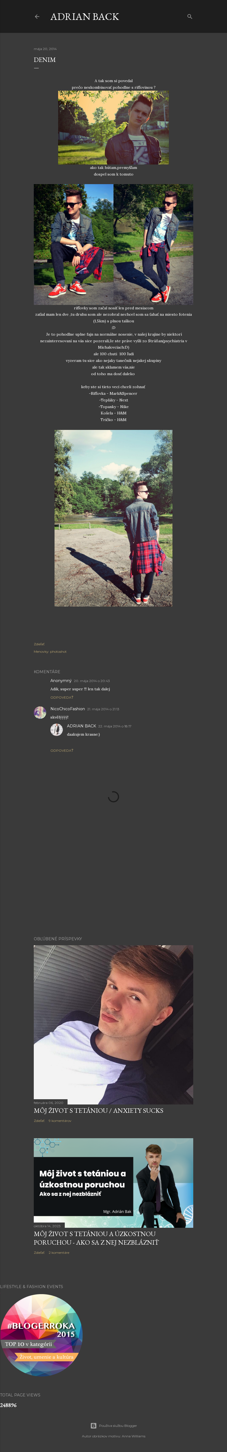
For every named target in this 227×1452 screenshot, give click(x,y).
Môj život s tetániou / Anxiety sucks (98, 1110)
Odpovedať (61, 697)
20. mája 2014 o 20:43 (92, 681)
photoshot (58, 651)
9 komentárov (60, 1121)
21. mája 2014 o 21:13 (103, 709)
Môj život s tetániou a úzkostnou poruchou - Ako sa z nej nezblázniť (96, 1238)
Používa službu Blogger (118, 1426)
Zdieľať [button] (39, 644)
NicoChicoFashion (67, 708)
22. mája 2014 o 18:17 (114, 726)
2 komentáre (59, 1252)
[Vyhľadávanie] (190, 15)
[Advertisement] (113, 884)
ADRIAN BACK (84, 16)
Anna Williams (133, 1436)
